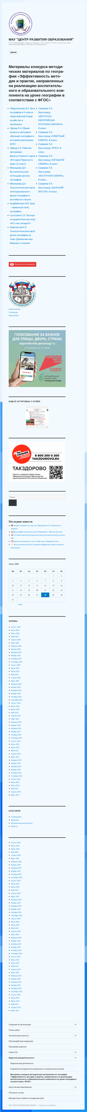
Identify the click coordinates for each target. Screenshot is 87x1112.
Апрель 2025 (16, 677)
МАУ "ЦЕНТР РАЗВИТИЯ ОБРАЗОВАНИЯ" (41, 39)
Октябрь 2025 (16, 658)
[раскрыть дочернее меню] (75, 1024)
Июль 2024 (15, 706)
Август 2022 (16, 779)
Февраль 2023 (16, 760)
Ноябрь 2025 (16, 655)
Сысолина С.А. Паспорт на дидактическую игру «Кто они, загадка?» (22, 219)
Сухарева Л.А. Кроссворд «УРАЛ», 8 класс (49, 148)
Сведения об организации (20, 1024)
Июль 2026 (15, 630)
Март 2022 (15, 795)
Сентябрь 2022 (16, 776)
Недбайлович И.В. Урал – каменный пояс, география (22, 207)
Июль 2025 (15, 668)
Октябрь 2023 (16, 734)
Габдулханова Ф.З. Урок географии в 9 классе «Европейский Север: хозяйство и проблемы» (22, 116)
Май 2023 (14, 750)
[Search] (13, 503)
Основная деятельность (19, 1035)
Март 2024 (15, 719)
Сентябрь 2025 (16, 662)
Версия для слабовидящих (24, 264)
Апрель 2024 (16, 715)
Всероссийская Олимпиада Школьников (14, 312)
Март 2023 (15, 757)
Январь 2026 (16, 649)
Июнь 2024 (15, 709)
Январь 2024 (16, 725)
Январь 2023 (16, 763)
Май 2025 (14, 674)
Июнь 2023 (15, 747)
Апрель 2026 (16, 639)
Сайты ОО (13, 1052)
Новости (14, 826)
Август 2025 (16, 665)
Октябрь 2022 (16, 772)
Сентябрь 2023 (16, 738)
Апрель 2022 (16, 791)
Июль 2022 (15, 782)
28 (45, 595)
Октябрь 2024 (16, 696)
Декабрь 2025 (16, 652)
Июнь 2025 (15, 671)
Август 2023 (16, 741)
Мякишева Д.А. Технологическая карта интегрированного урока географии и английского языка (22, 191)
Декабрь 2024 (16, 690)
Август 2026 (16, 627)
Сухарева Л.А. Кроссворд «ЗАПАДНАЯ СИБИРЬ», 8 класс (51, 160)
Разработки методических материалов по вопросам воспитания (37, 1069)
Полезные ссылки (16, 1092)
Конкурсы (15, 820)
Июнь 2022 (15, 785)
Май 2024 (14, 712)
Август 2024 (16, 703)
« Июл (20, 604)
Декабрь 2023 (16, 728)
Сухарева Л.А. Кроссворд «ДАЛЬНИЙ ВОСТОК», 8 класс (50, 187)
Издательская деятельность (21, 1057)
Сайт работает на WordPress (47, 1105)
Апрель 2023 (16, 753)
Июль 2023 (15, 744)
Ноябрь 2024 (16, 693)
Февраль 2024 (16, 722)
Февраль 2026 (16, 646)
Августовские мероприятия (20, 1087)
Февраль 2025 (16, 684)
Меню (13, 52)
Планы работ (14, 1030)
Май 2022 (14, 788)
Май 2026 (14, 636)
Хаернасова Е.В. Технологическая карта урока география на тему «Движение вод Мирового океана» (22, 235)
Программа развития (18, 1046)
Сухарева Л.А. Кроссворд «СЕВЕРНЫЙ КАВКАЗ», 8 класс (51, 136)
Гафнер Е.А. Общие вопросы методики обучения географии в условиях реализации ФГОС (22, 136)
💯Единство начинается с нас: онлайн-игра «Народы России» (35, 541)
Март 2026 (15, 643)
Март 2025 (15, 681)
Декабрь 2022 (16, 766)
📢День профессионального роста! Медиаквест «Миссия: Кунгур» (37, 532)
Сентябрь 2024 (16, 700)
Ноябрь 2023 (16, 731)
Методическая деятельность (22, 823)
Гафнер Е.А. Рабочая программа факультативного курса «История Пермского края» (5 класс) (22, 156)
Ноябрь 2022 (16, 769)
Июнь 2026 (15, 633)
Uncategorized (16, 816)
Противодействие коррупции (21, 1041)
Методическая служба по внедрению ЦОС (26, 1098)
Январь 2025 (16, 687)
